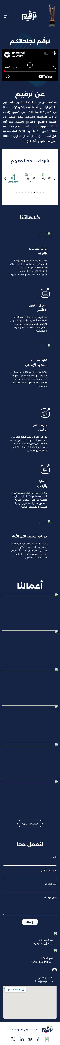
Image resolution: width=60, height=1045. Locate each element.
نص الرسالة (50, 897)
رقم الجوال (51, 883)
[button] (6, 15)
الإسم (53, 857)
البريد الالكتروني (49, 870)
